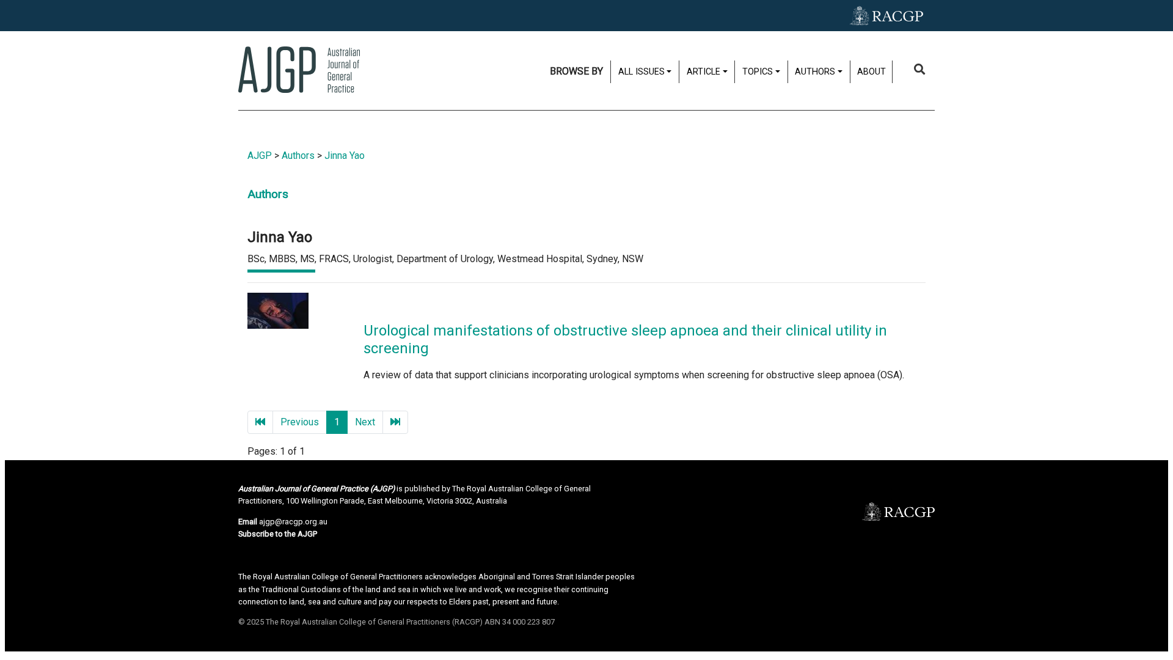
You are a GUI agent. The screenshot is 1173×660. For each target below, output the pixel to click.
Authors (298, 155)
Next (365, 422)
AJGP (259, 155)
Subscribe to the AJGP (277, 533)
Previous (299, 422)
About (871, 72)
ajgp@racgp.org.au (293, 521)
